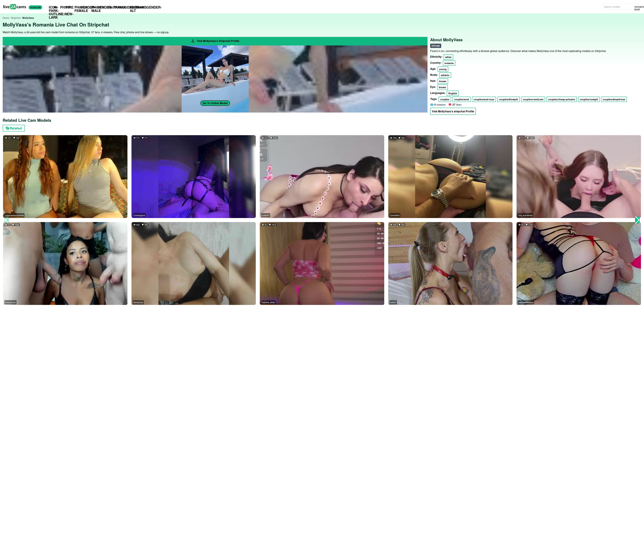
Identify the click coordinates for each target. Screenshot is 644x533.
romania (449, 63)
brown (442, 81)
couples (444, 99)
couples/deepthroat (614, 99)
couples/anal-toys (484, 99)
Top (65, 7)
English (452, 93)
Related (16, 128)
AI (52, 7)
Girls (80, 7)
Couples (117, 7)
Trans (137, 7)
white (448, 57)
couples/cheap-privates (561, 99)
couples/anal (461, 99)
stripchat (15, 17)
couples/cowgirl (589, 99)
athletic (445, 75)
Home (6, 17)
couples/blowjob (508, 99)
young (443, 69)
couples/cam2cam (533, 99)
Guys (97, 7)
